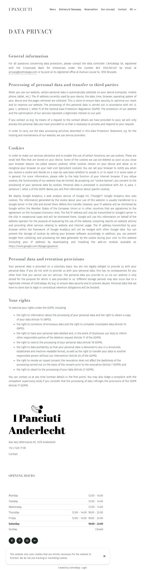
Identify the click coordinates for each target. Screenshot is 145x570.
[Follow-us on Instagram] (27, 540)
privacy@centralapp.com (23, 72)
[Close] (104, 556)
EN (131, 9)
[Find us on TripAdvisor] (35, 540)
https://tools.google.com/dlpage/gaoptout (33, 246)
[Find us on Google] (19, 540)
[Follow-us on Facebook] (12, 540)
